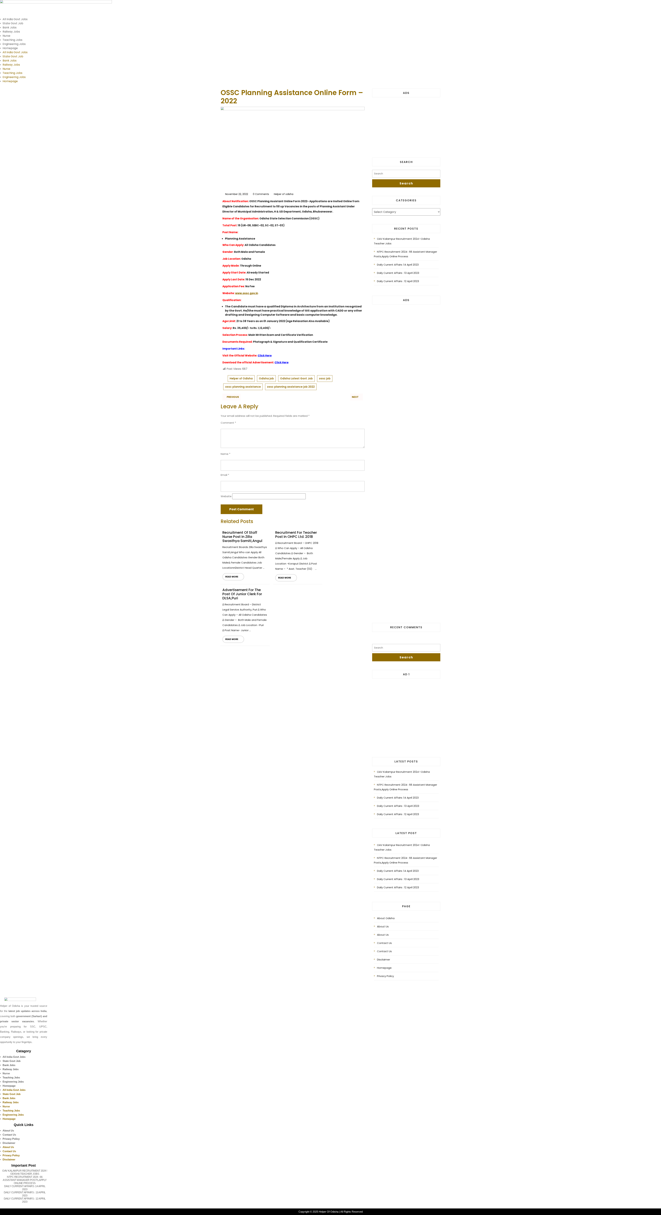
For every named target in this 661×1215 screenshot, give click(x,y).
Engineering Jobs (14, 44)
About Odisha (386, 918)
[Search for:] (406, 174)
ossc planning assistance (243, 387)
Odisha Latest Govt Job (296, 378)
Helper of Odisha (241, 378)
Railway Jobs (11, 32)
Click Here (265, 355)
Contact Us (384, 943)
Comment (228, 423)
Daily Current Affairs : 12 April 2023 (398, 281)
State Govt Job (13, 23)
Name (225, 454)
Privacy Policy (385, 976)
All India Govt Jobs (15, 19)
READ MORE (230, 575)
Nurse (6, 36)
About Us (383, 926)
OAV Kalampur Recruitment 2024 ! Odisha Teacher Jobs (402, 241)
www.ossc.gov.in (246, 293)
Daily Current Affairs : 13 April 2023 (398, 273)
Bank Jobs (10, 27)
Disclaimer (383, 959)
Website (226, 496)
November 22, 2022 (236, 194)
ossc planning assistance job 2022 (291, 387)
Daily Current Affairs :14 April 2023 (398, 264)
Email (225, 475)
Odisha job (266, 378)
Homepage (10, 48)
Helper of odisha (283, 194)
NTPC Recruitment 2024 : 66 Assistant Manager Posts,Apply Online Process (405, 254)
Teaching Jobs (12, 40)
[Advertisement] (406, 125)
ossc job (324, 378)
